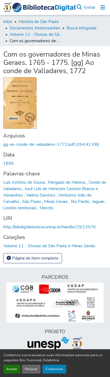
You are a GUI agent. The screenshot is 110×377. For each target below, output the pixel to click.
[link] (55, 144)
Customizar (54, 369)
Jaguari (98, 202)
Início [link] (7, 22)
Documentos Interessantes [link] (35, 28)
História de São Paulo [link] (39, 22)
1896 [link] (8, 163)
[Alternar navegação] (103, 7)
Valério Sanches (41, 195)
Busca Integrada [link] (81, 28)
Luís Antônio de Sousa (24, 182)
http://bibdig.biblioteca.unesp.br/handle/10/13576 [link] (49, 227)
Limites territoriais (20, 208)
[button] (44, 7)
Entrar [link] (89, 7)
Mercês (46, 208)
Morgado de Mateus (67, 182)
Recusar (31, 369)
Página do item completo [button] (34, 258)
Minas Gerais (56, 202)
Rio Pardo (80, 202)
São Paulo (32, 202)
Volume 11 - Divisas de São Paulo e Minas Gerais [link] (36, 34)
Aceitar (11, 369)
